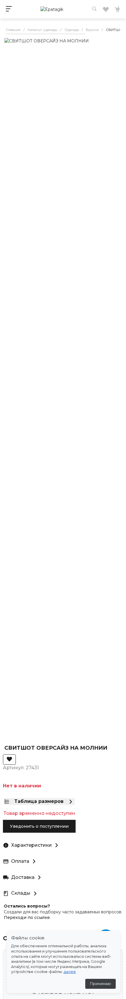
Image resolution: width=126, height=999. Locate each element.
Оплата (20, 861)
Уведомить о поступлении (39, 826)
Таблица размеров (39, 801)
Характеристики (31, 845)
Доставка (23, 877)
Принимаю (100, 983)
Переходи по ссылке (27, 917)
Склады (20, 893)
